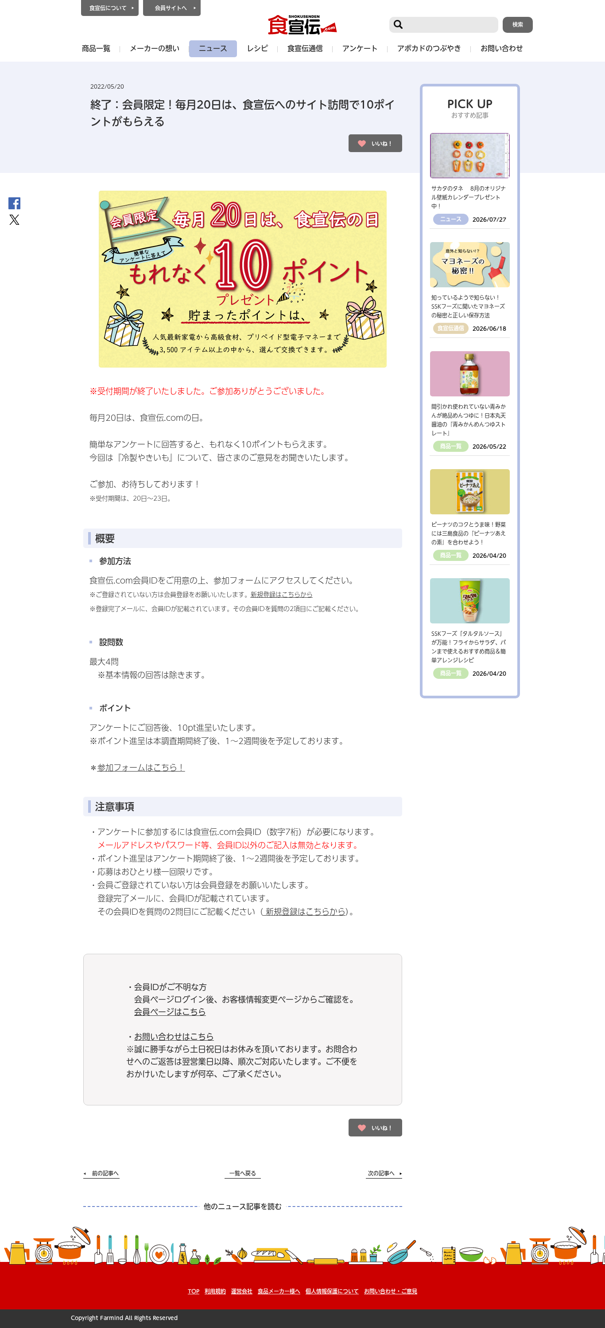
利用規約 (215, 1291)
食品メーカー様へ (279, 1291)
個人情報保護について (332, 1291)
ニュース (213, 48)
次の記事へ (381, 1173)
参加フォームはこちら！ (141, 768)
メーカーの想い (154, 48)
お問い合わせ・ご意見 (390, 1291)
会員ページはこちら (170, 1012)
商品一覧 (96, 48)
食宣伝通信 (305, 48)
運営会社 (241, 1291)
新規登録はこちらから (282, 595)
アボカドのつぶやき (429, 48)
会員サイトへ (171, 8)
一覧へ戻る (242, 1173)
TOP (193, 1291)
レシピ (257, 48)
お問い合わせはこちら (174, 1037)
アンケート (360, 48)
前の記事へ (105, 1173)
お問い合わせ (502, 48)
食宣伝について (108, 8)
